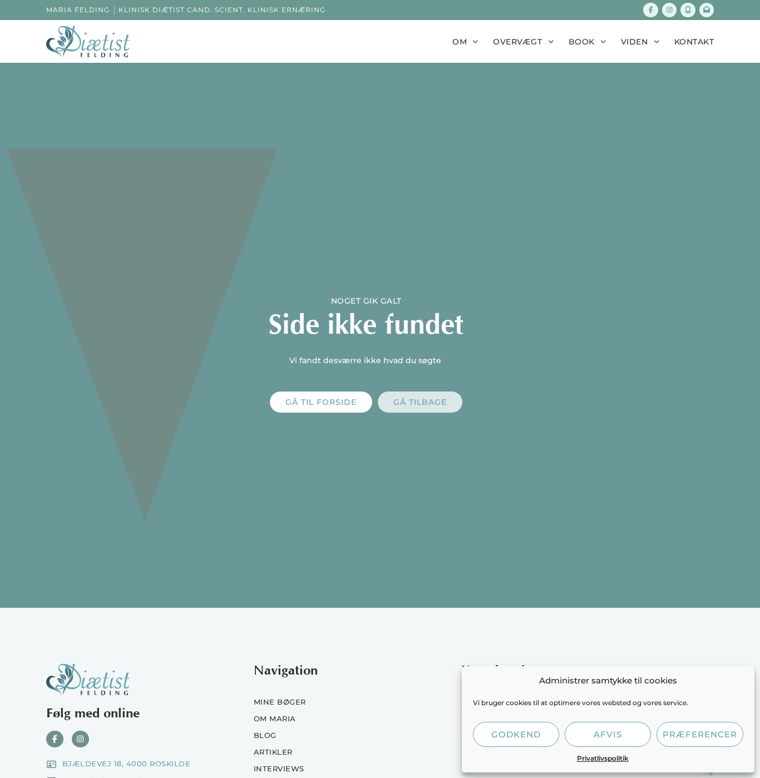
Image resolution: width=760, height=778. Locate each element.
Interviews (279, 768)
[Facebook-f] (650, 10)
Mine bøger (280, 701)
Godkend (516, 734)
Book (582, 42)
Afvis (608, 734)
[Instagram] (669, 10)
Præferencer (700, 734)
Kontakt (694, 42)
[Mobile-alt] (687, 10)
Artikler (273, 751)
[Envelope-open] (706, 10)
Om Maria (275, 718)
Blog (265, 735)
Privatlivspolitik (603, 758)
